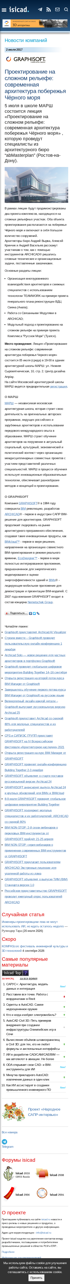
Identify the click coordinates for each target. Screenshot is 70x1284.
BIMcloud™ (12, 541)
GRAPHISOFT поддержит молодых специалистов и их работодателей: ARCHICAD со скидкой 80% (36, 816)
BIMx (52, 580)
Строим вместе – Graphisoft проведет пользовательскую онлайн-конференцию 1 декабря (33, 643)
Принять (36, 1278)
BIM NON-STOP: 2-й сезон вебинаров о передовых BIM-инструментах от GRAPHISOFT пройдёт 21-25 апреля (31, 833)
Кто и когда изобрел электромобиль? (31, 1015)
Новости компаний (26, 40)
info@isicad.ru (43, 1232)
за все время (28, 978)
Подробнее (8, 1251)
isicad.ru (45, 1219)
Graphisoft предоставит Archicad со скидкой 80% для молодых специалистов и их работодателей (34, 724)
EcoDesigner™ (27, 558)
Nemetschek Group (40, 602)
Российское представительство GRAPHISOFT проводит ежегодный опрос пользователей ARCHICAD (36, 896)
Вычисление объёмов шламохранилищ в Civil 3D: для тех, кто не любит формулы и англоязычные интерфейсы (33, 1044)
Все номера (9, 1132)
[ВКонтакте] (30, 612)
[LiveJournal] (38, 612)
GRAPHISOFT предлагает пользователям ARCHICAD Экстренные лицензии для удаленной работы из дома (32, 867)
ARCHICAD (12, 514)
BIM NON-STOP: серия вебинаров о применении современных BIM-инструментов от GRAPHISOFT (35, 850)
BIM (23, 508)
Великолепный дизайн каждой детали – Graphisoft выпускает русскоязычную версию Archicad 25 (35, 706)
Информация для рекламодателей (21, 1257)
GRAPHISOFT (28, 503)
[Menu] (4, 10)
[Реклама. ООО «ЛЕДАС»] (35, 23)
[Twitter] (34, 612)
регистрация (58, 386)
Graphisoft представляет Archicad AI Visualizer (35, 632)
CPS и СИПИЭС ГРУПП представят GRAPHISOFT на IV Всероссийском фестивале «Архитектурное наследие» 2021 (34, 741)
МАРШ (9, 403)
